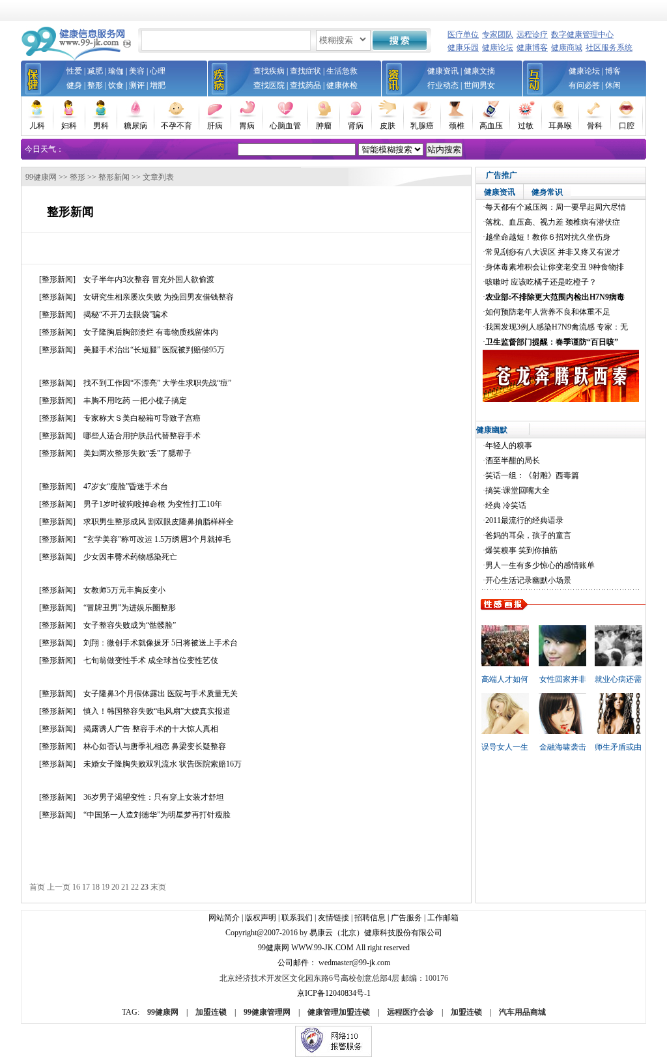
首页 (37, 887)
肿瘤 (324, 125)
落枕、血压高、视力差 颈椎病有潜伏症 (552, 222)
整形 (95, 85)
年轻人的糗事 (508, 445)
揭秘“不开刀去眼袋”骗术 (125, 314)
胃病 (247, 125)
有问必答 (584, 85)
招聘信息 (370, 917)
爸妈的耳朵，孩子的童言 (528, 535)
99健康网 (41, 177)
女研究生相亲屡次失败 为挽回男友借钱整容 (158, 297)
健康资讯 (443, 71)
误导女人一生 (504, 747)
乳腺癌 (422, 125)
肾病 (355, 125)
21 (125, 887)
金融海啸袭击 (562, 747)
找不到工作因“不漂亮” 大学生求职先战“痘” (157, 383)
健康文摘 (479, 71)
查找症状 (305, 71)
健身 (74, 85)
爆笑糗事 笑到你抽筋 (521, 550)
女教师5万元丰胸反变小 (124, 590)
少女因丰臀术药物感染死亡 (130, 556)
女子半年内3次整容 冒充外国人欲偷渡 (148, 279)
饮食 (116, 85)
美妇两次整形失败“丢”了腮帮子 (137, 453)
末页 (158, 887)
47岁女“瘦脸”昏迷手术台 (125, 486)
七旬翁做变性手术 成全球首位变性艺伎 (150, 660)
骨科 (595, 125)
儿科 (37, 125)
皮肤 (387, 125)
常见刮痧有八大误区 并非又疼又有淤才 (552, 252)
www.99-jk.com (322, 947)
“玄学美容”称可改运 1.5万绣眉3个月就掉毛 (157, 539)
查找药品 (305, 85)
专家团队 (497, 34)
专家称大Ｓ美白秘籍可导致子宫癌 (142, 418)
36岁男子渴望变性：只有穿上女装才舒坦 (153, 797)
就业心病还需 (618, 679)
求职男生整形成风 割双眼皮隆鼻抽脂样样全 (158, 521)
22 (135, 887)
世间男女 (479, 85)
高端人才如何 (504, 679)
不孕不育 (176, 125)
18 (96, 887)
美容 (137, 71)
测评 (137, 85)
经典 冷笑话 (505, 505)
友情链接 (333, 917)
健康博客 (532, 47)
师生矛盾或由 (618, 747)
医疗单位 (463, 34)
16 (76, 887)
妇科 (69, 125)
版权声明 (260, 917)
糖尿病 (135, 125)
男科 (101, 125)
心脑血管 (285, 125)
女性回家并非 (562, 679)
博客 (613, 71)
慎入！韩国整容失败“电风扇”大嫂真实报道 (157, 711)
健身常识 (547, 192)
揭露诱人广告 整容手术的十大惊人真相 (150, 728)
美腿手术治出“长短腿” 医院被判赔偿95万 (154, 349)
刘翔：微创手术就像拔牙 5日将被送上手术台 (160, 642)
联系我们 (297, 917)
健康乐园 (463, 47)
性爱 (74, 71)
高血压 (491, 125)
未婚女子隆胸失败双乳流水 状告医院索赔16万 (162, 764)
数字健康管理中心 (582, 34)
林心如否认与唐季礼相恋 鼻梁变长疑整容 (154, 746)
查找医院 (269, 85)
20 (115, 887)
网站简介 (224, 917)
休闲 (613, 85)
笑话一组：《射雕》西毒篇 (532, 475)
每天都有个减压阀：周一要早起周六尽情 (555, 207)
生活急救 (342, 71)
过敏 (525, 125)
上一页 (58, 887)
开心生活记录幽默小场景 (528, 580)
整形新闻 (114, 177)
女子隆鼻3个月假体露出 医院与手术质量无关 (160, 693)
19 (105, 887)
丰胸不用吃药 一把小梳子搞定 (135, 400)
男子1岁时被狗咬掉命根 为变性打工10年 (152, 504)
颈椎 (456, 125)
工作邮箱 (443, 917)
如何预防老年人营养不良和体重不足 (547, 312)
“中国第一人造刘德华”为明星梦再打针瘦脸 (157, 814)
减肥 (95, 71)
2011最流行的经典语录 (524, 520)
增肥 (157, 85)
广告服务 (406, 917)
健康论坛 (497, 47)
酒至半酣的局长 (512, 460)
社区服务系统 (609, 47)
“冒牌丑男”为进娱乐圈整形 (129, 607)
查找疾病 (269, 71)
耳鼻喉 (560, 125)
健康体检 (342, 85)
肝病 (215, 125)
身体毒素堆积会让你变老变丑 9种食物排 (554, 267)
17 (86, 887)
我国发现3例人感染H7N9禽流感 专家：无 (556, 327)
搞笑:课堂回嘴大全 (517, 490)
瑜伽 (116, 71)
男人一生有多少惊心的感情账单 (540, 565)
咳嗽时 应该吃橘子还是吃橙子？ (541, 282)
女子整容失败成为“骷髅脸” (129, 625)
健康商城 (566, 47)
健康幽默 (491, 429)
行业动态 (443, 85)
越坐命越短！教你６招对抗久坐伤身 (547, 237)
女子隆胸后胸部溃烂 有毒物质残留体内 (150, 332)
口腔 (626, 125)
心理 (157, 71)
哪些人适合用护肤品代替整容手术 (142, 435)
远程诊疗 (532, 34)
